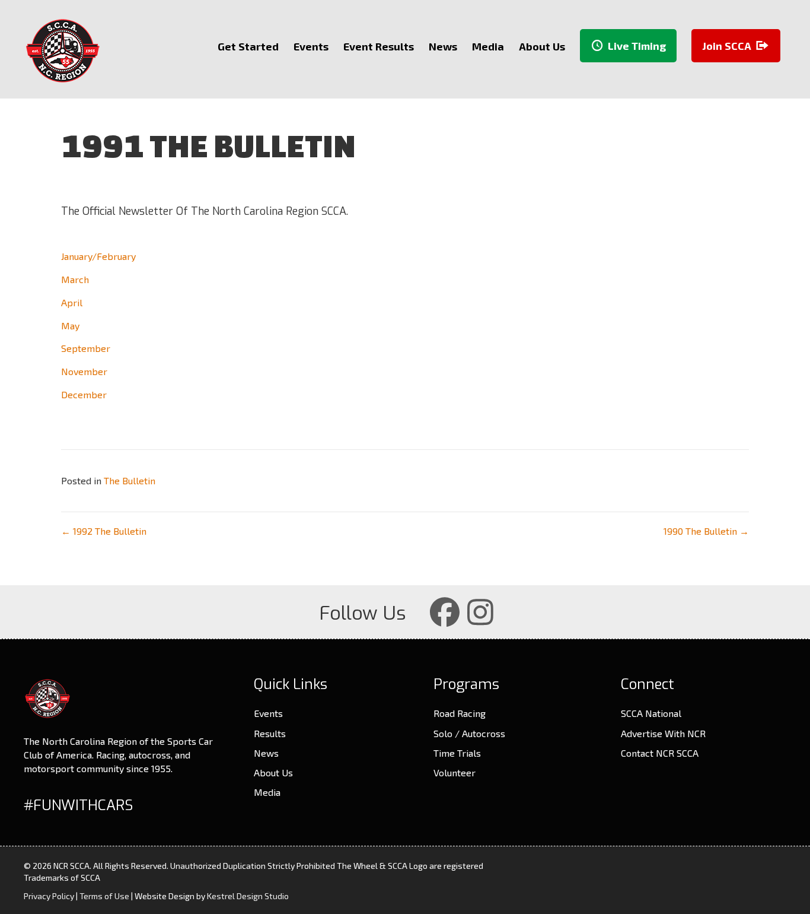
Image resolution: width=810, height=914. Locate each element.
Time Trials (457, 753)
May (70, 325)
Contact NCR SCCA (660, 753)
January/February (98, 256)
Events (268, 713)
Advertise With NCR (663, 733)
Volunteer (454, 772)
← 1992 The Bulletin (103, 531)
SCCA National (651, 713)
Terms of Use (104, 896)
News (266, 753)
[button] (445, 612)
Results (270, 733)
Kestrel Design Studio (248, 896)
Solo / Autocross (469, 733)
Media (267, 792)
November (84, 371)
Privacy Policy (49, 896)
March (75, 279)
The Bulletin (129, 480)
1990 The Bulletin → (706, 531)
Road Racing (459, 713)
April (71, 302)
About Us (273, 772)
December (84, 394)
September (85, 348)
